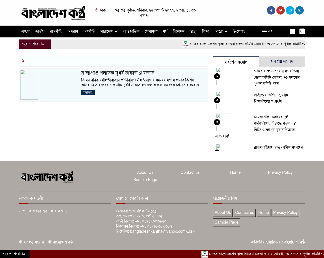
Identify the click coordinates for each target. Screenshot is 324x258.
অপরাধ (73, 31)
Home (235, 172)
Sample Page (145, 179)
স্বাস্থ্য (193, 31)
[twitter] (280, 10)
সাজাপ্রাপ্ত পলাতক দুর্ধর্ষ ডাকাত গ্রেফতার (117, 73)
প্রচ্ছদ (25, 31)
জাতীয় (40, 31)
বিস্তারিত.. (88, 92)
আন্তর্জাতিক (131, 31)
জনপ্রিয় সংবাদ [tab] (281, 61)
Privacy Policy (280, 172)
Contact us (190, 172)
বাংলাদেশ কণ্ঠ (294, 242)
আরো (219, 31)
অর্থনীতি (89, 31)
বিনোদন (178, 31)
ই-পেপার (239, 31)
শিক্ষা (205, 31)
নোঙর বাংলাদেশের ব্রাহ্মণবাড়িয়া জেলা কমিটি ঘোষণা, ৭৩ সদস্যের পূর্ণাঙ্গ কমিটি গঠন (244, 44)
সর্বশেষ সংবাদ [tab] (236, 62)
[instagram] (290, 10)
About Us (145, 172)
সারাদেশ (107, 31)
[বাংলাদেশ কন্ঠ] (53, 12)
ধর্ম (165, 31)
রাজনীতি (56, 31)
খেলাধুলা (151, 31)
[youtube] (299, 10)
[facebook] (271, 10)
